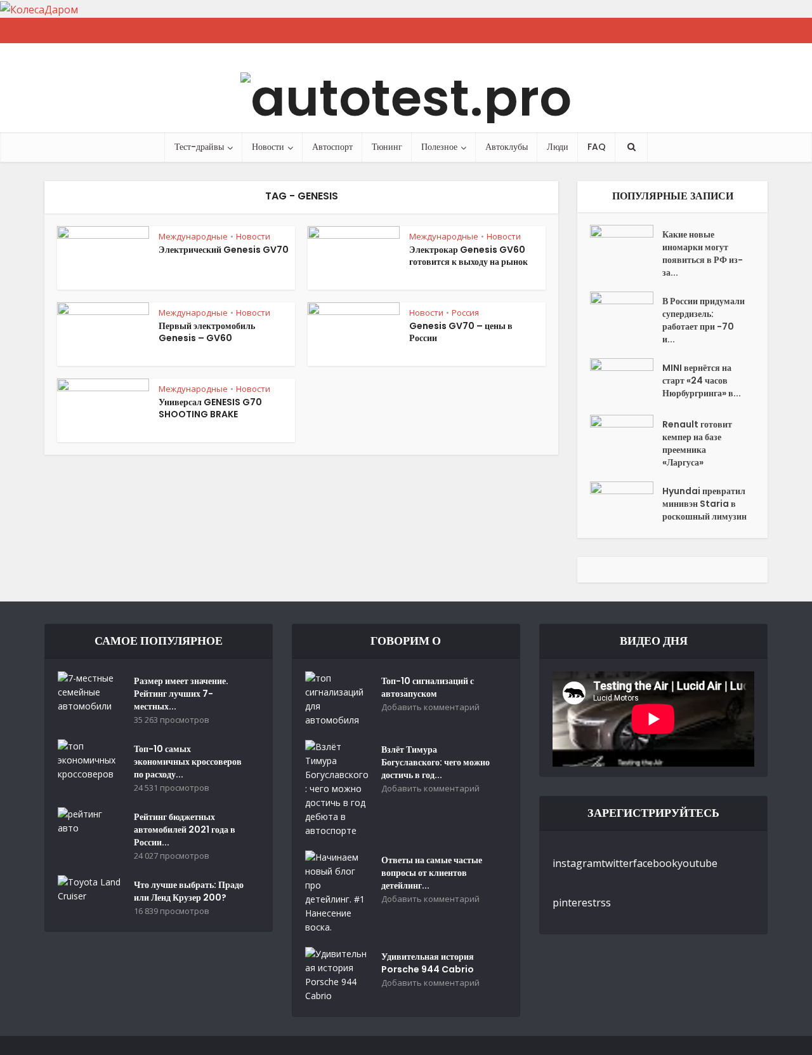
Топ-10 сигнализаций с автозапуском (427, 687)
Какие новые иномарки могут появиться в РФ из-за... (702, 253)
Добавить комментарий (430, 707)
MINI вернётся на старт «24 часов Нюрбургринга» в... (701, 380)
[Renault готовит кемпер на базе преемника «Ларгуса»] (626, 437)
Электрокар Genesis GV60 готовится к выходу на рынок (468, 255)
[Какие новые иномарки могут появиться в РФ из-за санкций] (626, 247)
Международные (193, 236)
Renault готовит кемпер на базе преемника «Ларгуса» (697, 443)
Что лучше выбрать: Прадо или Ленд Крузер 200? (189, 891)
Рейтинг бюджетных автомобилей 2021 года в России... (184, 829)
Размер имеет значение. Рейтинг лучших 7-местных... (181, 694)
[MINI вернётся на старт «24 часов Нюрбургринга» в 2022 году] (626, 380)
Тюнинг (387, 146)
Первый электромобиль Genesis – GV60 (207, 331)
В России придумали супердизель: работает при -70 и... (703, 320)
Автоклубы (506, 146)
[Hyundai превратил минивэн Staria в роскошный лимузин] (626, 503)
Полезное (439, 146)
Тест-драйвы (199, 146)
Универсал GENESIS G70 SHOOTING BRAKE (210, 408)
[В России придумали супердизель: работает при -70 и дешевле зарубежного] (626, 313)
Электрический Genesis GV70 (224, 249)
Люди (557, 146)
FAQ (596, 146)
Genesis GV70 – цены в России (461, 331)
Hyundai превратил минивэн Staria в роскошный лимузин (704, 504)
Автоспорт (332, 146)
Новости (268, 146)
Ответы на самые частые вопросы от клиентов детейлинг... (431, 873)
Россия (465, 312)
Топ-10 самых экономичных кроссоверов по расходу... (188, 762)
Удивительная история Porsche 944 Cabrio (427, 963)
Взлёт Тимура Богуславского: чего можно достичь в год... (435, 762)
